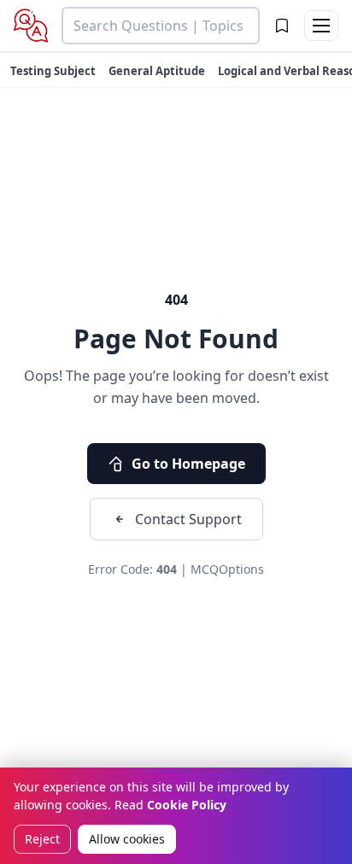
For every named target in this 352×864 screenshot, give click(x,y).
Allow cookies (127, 839)
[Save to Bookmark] (281, 25)
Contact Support (188, 519)
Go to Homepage (188, 463)
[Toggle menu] (321, 25)
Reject (42, 839)
